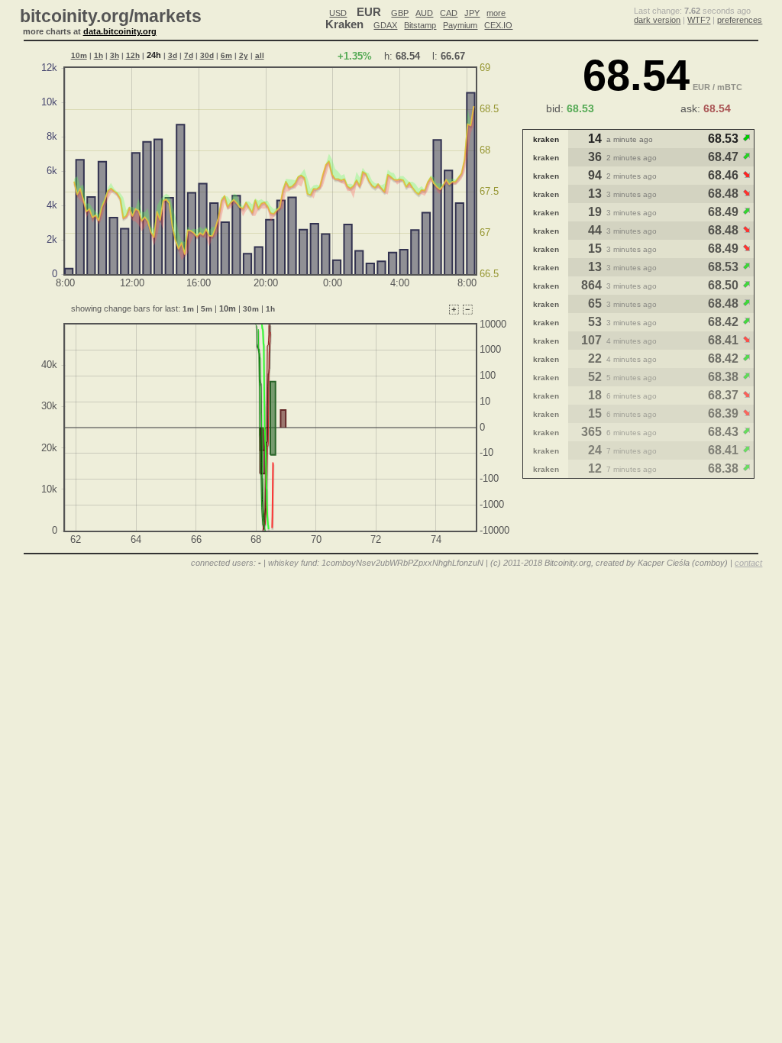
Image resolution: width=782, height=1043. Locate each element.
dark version (657, 19)
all (259, 55)
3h (114, 55)
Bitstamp (420, 25)
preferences (739, 19)
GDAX (385, 25)
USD (338, 13)
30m (251, 309)
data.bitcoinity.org (120, 31)
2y (243, 55)
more (496, 13)
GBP (400, 13)
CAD (448, 13)
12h (133, 55)
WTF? (698, 19)
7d (188, 55)
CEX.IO (498, 25)
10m (79, 55)
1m (188, 309)
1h (98, 55)
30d (207, 55)
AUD (424, 13)
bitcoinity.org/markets (111, 16)
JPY (472, 13)
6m (226, 55)
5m (206, 309)
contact (748, 562)
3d (172, 55)
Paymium (460, 25)
